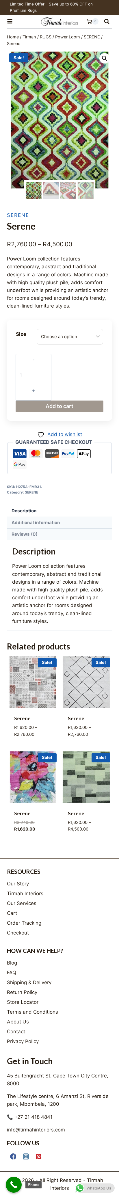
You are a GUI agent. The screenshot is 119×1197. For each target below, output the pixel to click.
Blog (12, 963)
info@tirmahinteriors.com (36, 1130)
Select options (32, 747)
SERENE (18, 215)
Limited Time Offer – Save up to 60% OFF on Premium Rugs (51, 7)
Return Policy (22, 992)
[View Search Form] (106, 21)
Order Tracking (24, 923)
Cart (12, 913)
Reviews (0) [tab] (25, 534)
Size (21, 334)
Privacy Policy (23, 1041)
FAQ (11, 973)
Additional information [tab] (36, 522)
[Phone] (14, 1185)
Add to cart (59, 406)
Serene (22, 718)
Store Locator (22, 1002)
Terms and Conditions (32, 1012)
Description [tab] (24, 510)
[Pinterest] (38, 1156)
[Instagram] (26, 1156)
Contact (16, 1031)
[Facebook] (13, 1156)
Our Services (21, 903)
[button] (104, 58)
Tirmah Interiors (25, 893)
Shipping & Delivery (29, 982)
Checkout (18, 933)
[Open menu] (12, 21)
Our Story (18, 884)
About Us (18, 1022)
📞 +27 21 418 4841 (30, 1117)
